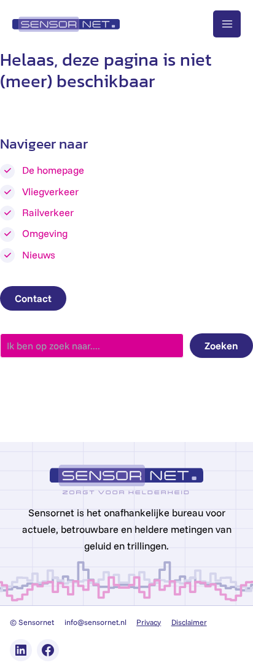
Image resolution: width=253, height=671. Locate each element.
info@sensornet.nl (95, 622)
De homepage (53, 170)
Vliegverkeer (50, 191)
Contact (33, 298)
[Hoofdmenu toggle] (227, 24)
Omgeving (45, 233)
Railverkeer (48, 212)
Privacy (148, 622)
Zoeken (221, 345)
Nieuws (38, 255)
